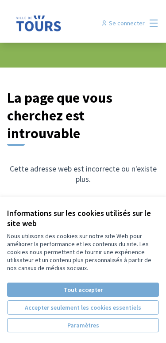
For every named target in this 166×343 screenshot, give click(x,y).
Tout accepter (83, 290)
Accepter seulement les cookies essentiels (83, 307)
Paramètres (83, 325)
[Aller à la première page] (63, 23)
